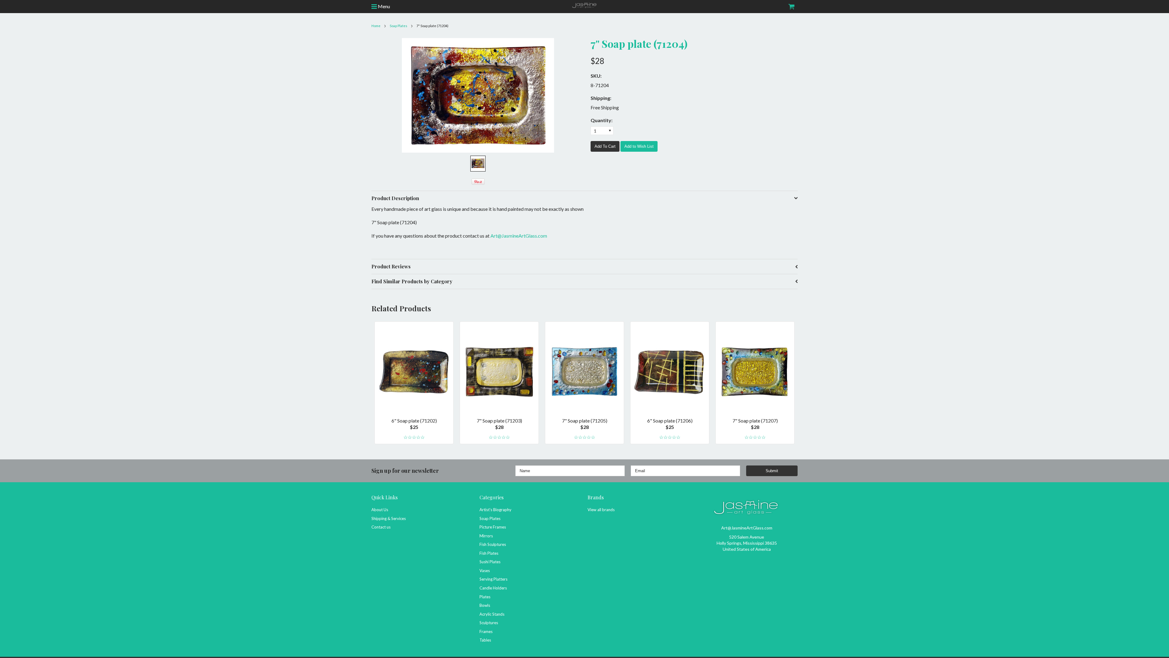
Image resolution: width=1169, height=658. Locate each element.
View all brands (601, 509)
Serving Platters (493, 579)
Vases (484, 570)
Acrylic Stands (491, 614)
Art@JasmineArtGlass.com (518, 236)
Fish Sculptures (492, 544)
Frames (486, 631)
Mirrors (486, 535)
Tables (485, 640)
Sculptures (488, 622)
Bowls (484, 605)
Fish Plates (488, 553)
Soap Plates (489, 518)
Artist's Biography (495, 509)
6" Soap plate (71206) (670, 420)
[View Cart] (791, 6)
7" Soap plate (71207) (755, 420)
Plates (484, 596)
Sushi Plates (489, 561)
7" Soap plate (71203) (499, 420)
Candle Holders (493, 587)
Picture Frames (492, 527)
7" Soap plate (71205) (584, 420)
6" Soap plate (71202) (414, 420)
